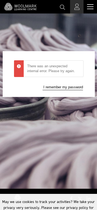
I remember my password (63, 87)
